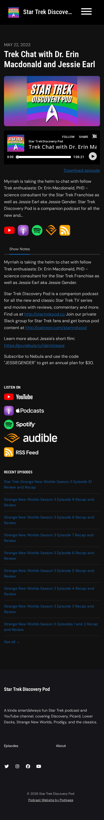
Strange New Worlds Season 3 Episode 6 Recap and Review (49, 555)
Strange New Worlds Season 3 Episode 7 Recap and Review (49, 538)
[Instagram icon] (17, 766)
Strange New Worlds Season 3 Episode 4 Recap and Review (49, 591)
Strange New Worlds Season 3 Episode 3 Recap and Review (49, 609)
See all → (12, 641)
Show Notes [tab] (19, 249)
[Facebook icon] (28, 766)
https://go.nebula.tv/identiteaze (34, 345)
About (61, 745)
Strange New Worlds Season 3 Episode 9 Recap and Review (49, 502)
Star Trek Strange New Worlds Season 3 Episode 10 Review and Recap (48, 484)
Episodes (11, 745)
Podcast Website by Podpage (50, 800)
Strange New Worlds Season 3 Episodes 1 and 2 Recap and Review (51, 627)
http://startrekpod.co (44, 314)
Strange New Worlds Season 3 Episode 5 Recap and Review (49, 573)
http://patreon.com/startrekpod (56, 327)
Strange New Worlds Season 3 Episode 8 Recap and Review (49, 520)
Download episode (82, 170)
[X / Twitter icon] (6, 766)
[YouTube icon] (38, 766)
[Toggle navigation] (86, 12)
